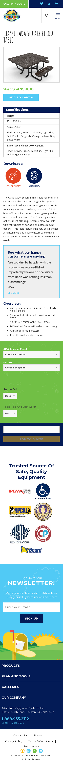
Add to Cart (19, 97)
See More (13, 292)
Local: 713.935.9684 (13, 722)
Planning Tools (16, 676)
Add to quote (31, 439)
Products (11, 666)
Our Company (14, 698)
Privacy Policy (13, 741)
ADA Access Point (15, 349)
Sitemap (39, 735)
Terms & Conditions (40, 741)
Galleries (10, 687)
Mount (7, 362)
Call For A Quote (14, 4)
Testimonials (31, 746)
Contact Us (20, 735)
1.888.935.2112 (15, 719)
